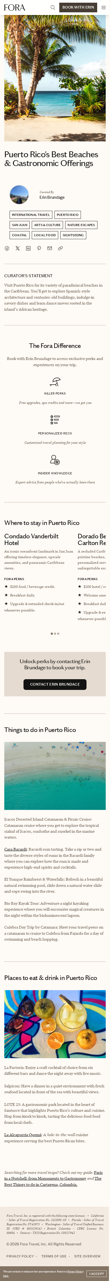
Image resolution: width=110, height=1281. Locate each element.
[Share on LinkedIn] (28, 248)
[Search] (53, 7)
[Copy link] (60, 248)
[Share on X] (17, 248)
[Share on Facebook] (7, 248)
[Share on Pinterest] (39, 248)
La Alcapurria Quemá (22, 1134)
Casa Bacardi (15, 849)
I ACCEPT (96, 1274)
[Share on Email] (49, 248)
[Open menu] (103, 7)
